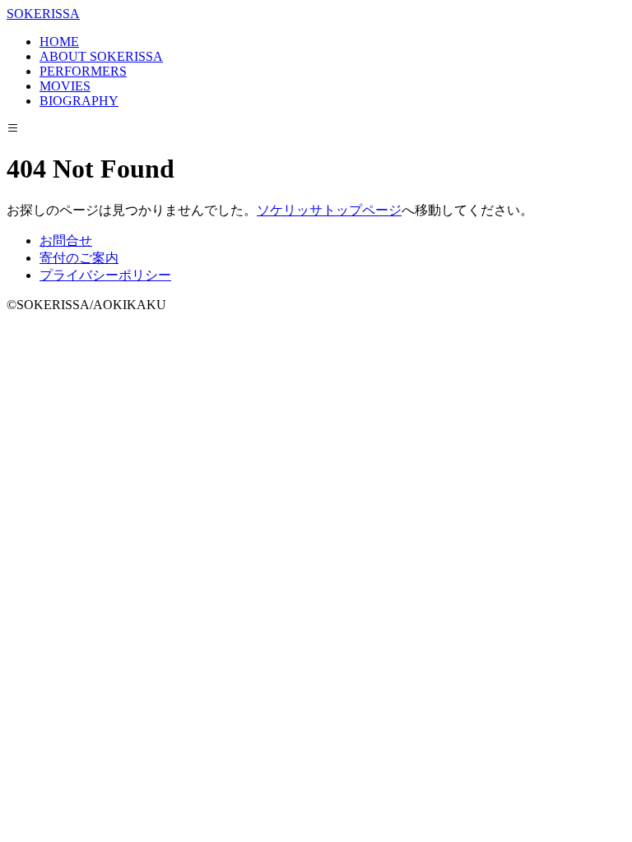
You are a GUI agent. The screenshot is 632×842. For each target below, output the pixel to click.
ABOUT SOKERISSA (101, 56)
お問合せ (66, 241)
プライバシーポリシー (105, 275)
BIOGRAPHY (79, 101)
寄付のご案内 (79, 258)
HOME (59, 42)
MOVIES (65, 86)
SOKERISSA (43, 14)
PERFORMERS (83, 71)
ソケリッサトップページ (329, 210)
